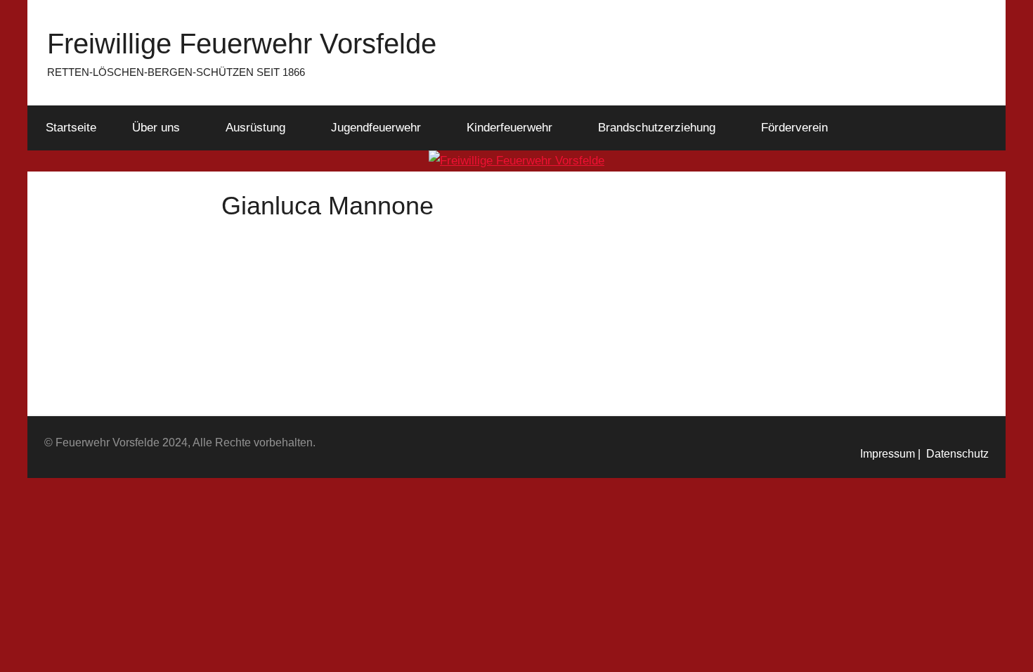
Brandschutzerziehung (656, 127)
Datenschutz (955, 454)
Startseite (71, 127)
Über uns (156, 127)
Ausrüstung (255, 127)
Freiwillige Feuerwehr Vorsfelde (241, 43)
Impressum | (890, 454)
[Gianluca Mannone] (312, 232)
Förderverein (794, 127)
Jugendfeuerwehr (376, 127)
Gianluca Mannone (472, 256)
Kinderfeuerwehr (509, 127)
